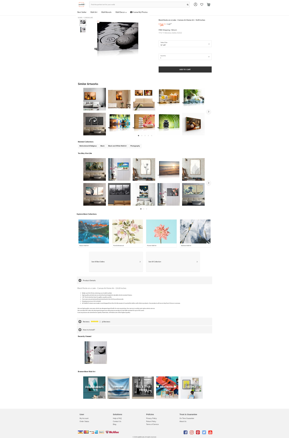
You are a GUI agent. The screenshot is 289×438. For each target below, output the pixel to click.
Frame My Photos (140, 12)
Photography (135, 146)
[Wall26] (81, 4)
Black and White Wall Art (117, 146)
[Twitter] (204, 432)
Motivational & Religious (88, 146)
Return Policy (151, 421)
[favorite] (202, 4)
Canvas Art (88, 17)
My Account (84, 418)
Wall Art (93, 12)
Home (80, 17)
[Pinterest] (198, 432)
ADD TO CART (185, 69)
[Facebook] (186, 432)
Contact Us (117, 421)
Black (102, 146)
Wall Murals (106, 12)
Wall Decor (120, 12)
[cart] (208, 5)
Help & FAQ (117, 418)
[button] (208, 111)
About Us (182, 421)
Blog (114, 424)
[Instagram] (192, 432)
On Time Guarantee (186, 418)
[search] (187, 4)
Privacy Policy (151, 418)
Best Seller (81, 12)
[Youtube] (210, 432)
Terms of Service (152, 424)
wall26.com (141, 437)
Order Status (84, 421)
